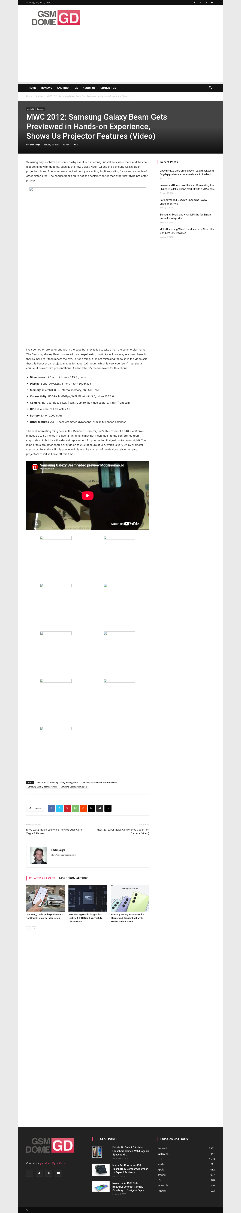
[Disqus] (87, 983)
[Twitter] (206, 2)
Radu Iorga (34, 144)
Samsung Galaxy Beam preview (42, 786)
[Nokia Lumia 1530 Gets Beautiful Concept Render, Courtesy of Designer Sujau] (101, 1186)
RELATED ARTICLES (42, 878)
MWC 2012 (41, 782)
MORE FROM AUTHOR (73, 878)
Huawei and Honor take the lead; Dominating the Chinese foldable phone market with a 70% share (187, 187)
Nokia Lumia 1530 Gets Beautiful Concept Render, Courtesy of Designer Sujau (128, 1187)
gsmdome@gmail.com (53, 1163)
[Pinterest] (67, 808)
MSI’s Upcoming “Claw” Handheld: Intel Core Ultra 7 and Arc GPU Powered (187, 231)
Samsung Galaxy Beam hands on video (99, 782)
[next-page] (34, 928)
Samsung (40, 109)
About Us (89, 87)
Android (63, 87)
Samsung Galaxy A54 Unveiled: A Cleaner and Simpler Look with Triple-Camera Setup (127, 918)
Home (32, 87)
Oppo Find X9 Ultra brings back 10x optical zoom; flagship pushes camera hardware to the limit (187, 172)
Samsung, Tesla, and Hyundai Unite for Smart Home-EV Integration (185, 216)
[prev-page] (28, 928)
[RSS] (200, 2)
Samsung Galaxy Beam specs (74, 786)
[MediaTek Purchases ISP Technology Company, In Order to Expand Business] (101, 1170)
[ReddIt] (83, 808)
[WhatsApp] (75, 808)
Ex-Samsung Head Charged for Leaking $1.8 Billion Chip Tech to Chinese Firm (85, 918)
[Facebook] (194, 2)
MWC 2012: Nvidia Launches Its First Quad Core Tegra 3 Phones (54, 831)
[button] (210, 88)
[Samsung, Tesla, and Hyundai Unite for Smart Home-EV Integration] (45, 898)
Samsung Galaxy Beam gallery (64, 782)
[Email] (91, 808)
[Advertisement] (120, 57)
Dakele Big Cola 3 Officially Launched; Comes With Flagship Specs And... (130, 1151)
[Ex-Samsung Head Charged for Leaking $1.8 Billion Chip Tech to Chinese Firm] (87, 898)
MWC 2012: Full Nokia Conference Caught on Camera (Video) (123, 831)
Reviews (46, 87)
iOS (76, 87)
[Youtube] (212, 2)
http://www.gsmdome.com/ (63, 855)
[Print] (99, 808)
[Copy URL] (108, 808)
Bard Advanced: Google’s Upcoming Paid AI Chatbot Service (183, 202)
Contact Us (108, 87)
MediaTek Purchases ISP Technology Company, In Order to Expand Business (130, 1169)
